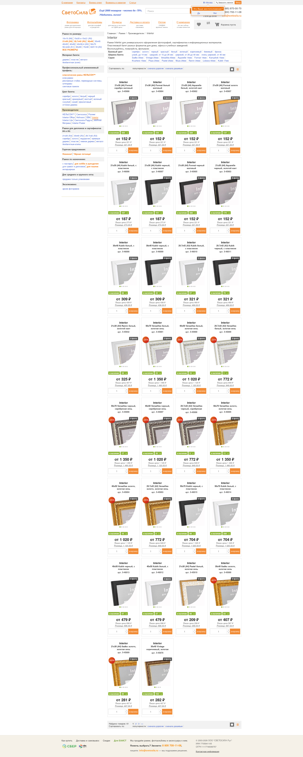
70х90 (86, 46)
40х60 (72, 43)
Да (198, 13)
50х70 (93, 43)
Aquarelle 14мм (185, 57)
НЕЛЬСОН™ (68, 114)
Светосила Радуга (83, 120)
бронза (218, 51)
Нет (215, 13)
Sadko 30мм (137, 57)
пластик (75, 59)
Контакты (81, 2)
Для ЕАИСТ (120, 740)
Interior (95, 117)
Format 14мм (200, 57)
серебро (66, 96)
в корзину (133, 150)
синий (74, 101)
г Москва (209, 2)
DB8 (88, 117)
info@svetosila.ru (231, 15)
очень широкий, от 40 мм (213, 54)
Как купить (67, 740)
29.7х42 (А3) (91, 135)
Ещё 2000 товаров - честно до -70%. (120, 10)
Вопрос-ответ (95, 2)
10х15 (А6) (67, 38)
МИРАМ (97, 120)
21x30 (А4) (67, 135)
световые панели (70, 86)
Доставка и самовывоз (87, 740)
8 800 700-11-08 (171, 745)
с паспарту (67, 163)
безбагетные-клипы (71, 144)
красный (66, 98)
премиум (96, 138)
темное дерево (87, 141)
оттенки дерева (69, 104)
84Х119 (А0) (96, 46)
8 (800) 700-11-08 (231, 12)
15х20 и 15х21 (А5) (83, 38)
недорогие (85, 138)
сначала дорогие (156, 68)
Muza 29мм (181, 60)
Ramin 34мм (194, 60)
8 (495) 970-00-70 (231, 8)
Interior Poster (78, 122)
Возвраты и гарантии (116, 2)
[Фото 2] (121, 126)
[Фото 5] (127, 126)
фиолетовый (85, 101)
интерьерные (68, 169)
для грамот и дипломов (73, 166)
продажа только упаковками (75, 179)
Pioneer (91, 114)
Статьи (132, 2)
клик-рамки (67, 77)
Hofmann (80, 117)
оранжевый (77, 98)
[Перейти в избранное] (199, 24)
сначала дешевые (174, 68)
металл (83, 59)
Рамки (122, 33)
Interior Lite (67, 120)
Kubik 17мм (223, 60)
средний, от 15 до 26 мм (161, 54)
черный (91, 96)
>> (142, 723)
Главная (111, 33)
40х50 (65, 43)
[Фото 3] (123, 126)
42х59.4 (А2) (83, 43)
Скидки (106, 740)
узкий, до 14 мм (139, 54)
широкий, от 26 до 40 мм (187, 54)
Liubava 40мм (209, 60)
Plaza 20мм (154, 60)
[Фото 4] (125, 126)
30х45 (97, 41)
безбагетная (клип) (71, 62)
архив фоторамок (70, 188)
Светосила (81, 114)
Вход (238, 2)
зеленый (97, 98)
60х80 (78, 46)
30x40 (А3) (79, 135)
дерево (65, 59)
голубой (66, 101)
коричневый (195, 51)
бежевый (208, 51)
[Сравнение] (208, 24)
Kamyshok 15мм (216, 57)
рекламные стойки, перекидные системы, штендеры (82, 82)
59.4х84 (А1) (68, 46)
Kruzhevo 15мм (139, 60)
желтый (88, 98)
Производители (136, 33)
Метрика (66, 122)
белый (83, 96)
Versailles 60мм (168, 57)
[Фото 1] (120, 126)
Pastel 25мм (167, 60)
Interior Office (68, 117)
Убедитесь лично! (110, 14)
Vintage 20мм (152, 57)
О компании (67, 2)
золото (75, 96)
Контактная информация (207, 751)
